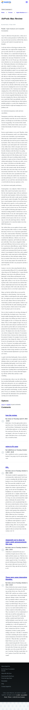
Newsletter (4, 681)
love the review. (11, 415)
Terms (5, 697)
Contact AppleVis (6, 686)
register (8, 404)
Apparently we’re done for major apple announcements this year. (16, 542)
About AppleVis (5, 666)
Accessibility (24, 695)
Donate (3, 670)
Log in (3, 404)
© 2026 (18, 695)
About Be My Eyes (6, 673)
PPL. (7, 467)
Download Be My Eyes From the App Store (7, 677)
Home (2, 12)
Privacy (10, 697)
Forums (10, 12)
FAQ (2, 683)
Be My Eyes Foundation (8, 669)
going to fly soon (12, 446)
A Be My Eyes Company (19, 697)
